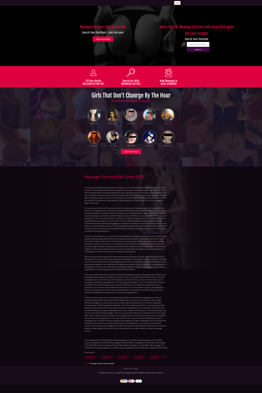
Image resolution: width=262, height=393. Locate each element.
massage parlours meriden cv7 (107, 357)
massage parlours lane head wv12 (158, 357)
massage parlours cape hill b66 (123, 357)
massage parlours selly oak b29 (91, 357)
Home (87, 363)
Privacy (131, 368)
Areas (136, 368)
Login (177, 3)
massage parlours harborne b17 (139, 357)
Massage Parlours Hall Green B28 (114, 176)
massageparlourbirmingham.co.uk (135, 373)
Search (198, 50)
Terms (126, 368)
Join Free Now (103, 39)
